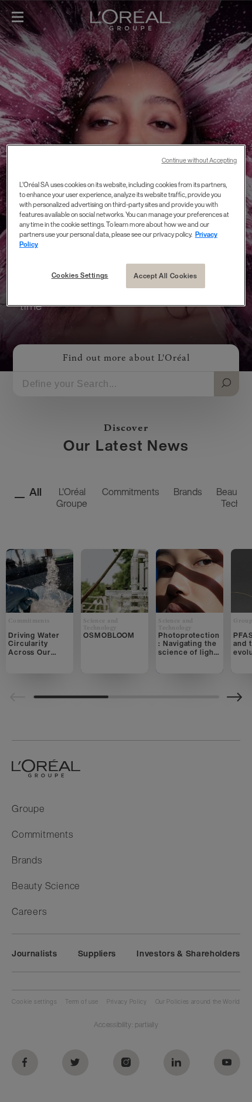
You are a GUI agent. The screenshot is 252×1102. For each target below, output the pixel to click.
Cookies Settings (80, 275)
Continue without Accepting (199, 160)
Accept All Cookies (165, 276)
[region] (126, 225)
